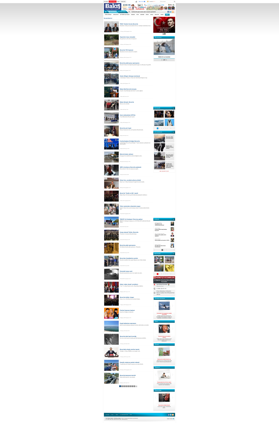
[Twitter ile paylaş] (170, 12)
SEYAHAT (157, 344)
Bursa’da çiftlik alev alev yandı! (169, 137)
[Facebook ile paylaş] (168, 12)
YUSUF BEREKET (160, 223)
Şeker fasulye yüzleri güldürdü (164, 57)
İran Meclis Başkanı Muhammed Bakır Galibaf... (164, 338)
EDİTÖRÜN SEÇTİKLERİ (160, 298)
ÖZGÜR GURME (158, 390)
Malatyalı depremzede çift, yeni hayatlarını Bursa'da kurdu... (132, 128)
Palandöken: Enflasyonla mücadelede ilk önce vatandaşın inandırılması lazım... (135, 24)
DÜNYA (156, 321)
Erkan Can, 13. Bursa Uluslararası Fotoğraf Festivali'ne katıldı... (132, 181)
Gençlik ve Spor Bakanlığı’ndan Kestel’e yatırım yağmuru (131, 89)
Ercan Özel (160, 234)
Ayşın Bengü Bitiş (159, 245)
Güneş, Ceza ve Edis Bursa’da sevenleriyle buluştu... (130, 298)
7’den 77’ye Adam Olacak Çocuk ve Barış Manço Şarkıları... (131, 285)
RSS (131, 414)
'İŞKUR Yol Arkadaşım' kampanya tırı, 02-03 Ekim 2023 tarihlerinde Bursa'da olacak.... (135, 221)
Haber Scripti (169, 418)
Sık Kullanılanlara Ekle (124, 414)
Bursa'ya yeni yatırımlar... (127, 102)
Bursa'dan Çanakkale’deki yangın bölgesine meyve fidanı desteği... (133, 259)
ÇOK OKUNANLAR (158, 132)
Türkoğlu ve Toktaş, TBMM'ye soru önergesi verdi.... (130, 350)
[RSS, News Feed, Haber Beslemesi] (173, 12)
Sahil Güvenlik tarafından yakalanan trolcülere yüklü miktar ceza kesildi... (134, 324)
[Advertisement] (221, 14)
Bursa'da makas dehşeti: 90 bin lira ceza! (141, 11)
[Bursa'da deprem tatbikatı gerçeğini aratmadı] (159, 114)
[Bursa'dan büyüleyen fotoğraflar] (159, 122)
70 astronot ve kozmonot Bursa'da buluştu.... (129, 233)
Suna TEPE (162, 240)
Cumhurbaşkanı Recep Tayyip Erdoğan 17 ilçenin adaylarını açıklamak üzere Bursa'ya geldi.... (135, 142)
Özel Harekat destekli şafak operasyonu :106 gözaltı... (130, 246)
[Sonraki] (136, 386)
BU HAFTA (164, 171)
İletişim (117, 414)
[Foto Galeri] (112, 11)
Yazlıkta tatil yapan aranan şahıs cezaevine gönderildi (169, 165)
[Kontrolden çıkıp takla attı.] (159, 268)
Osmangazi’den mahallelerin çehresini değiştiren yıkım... (131, 154)
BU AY (168, 171)
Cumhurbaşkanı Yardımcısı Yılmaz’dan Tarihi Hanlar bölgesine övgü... (134, 76)
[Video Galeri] (122, 11)
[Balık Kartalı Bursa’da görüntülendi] (169, 122)
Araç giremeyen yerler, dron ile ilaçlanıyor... (128, 37)
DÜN (160, 171)
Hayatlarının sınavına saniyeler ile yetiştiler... (129, 50)
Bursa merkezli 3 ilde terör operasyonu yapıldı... (130, 167)
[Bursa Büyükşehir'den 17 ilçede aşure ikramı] (159, 259)
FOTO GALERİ (157, 108)
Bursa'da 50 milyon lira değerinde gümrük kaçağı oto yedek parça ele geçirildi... (135, 63)
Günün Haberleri (113, 1)
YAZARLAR (156, 219)
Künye (112, 414)
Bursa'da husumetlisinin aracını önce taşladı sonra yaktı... (131, 272)
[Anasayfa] (106, 11)
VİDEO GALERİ (157, 253)
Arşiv (118, 1)
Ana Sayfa (106, 1)
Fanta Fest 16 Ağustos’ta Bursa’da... (127, 311)
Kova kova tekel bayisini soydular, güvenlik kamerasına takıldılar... (133, 337)
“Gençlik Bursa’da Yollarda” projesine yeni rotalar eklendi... (132, 363)
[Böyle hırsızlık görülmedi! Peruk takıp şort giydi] (169, 268)
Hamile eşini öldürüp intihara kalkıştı (169, 147)
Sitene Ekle (123, 1)
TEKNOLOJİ (157, 367)
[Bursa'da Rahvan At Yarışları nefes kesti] (169, 259)
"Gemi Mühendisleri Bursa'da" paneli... (127, 115)
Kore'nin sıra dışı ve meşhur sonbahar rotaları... (164, 360)
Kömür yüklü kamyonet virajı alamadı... (128, 376)
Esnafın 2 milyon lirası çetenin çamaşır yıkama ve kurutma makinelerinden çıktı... (134, 208)
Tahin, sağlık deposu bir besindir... (164, 406)
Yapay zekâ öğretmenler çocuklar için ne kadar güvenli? (164, 384)
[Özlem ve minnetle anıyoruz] (169, 114)
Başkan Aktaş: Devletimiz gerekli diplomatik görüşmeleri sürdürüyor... (134, 194)
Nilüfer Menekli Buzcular (160, 229)
